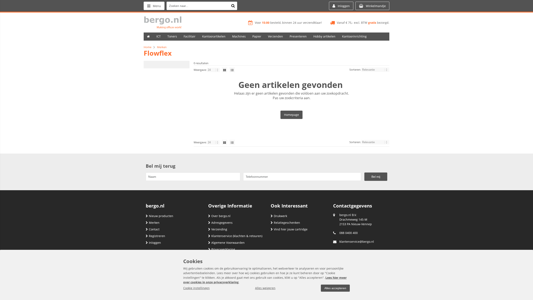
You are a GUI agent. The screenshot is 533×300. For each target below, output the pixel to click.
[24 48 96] (213, 70)
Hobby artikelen (324, 36)
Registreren (157, 236)
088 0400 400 (348, 233)
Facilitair (190, 36)
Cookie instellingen (196, 288)
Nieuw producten (161, 216)
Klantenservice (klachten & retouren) (236, 236)
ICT (158, 36)
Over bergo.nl (220, 216)
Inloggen (155, 243)
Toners (172, 36)
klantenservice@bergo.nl (356, 242)
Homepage (291, 115)
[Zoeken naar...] (233, 6)
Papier (256, 36)
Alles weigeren (265, 288)
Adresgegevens (222, 223)
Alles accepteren (335, 288)
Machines (239, 36)
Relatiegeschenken (287, 223)
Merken (154, 223)
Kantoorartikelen (213, 36)
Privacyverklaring (223, 249)
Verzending (219, 229)
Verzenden (275, 36)
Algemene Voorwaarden (228, 243)
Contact (154, 229)
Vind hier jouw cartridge (291, 229)
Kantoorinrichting (354, 36)
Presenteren (298, 36)
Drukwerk (280, 216)
